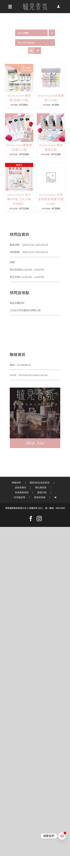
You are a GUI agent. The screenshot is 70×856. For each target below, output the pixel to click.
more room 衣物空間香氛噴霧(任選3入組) (51, 199)
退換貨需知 (20, 487)
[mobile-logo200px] (35, 4)
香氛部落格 (39, 497)
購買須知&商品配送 (39, 482)
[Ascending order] (52, 33)
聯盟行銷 (41, 492)
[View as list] (38, 50)
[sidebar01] (35, 389)
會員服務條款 (21, 492)
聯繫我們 (16, 482)
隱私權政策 (40, 487)
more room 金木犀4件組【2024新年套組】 (19, 199)
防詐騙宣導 (19, 497)
